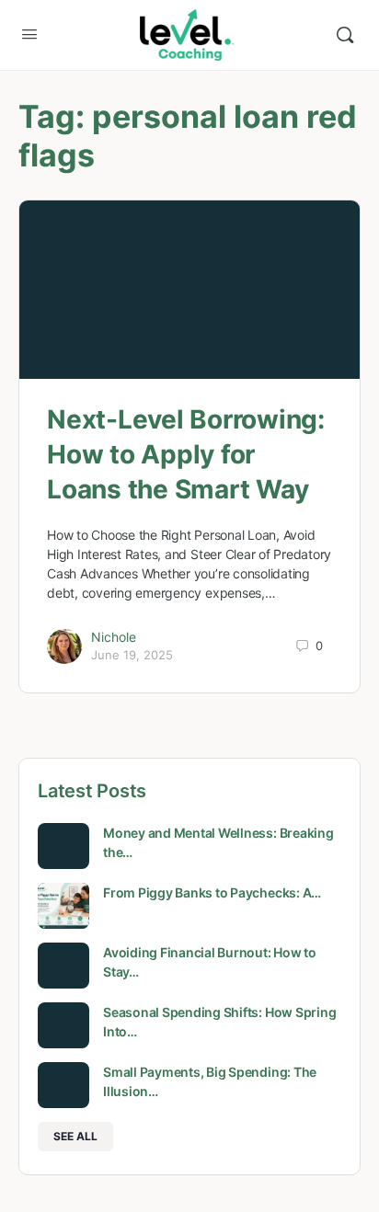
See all (75, 1136)
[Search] (345, 35)
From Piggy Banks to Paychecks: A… (212, 892)
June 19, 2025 (132, 654)
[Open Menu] (29, 33)
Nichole (113, 637)
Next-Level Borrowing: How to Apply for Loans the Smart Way (186, 454)
